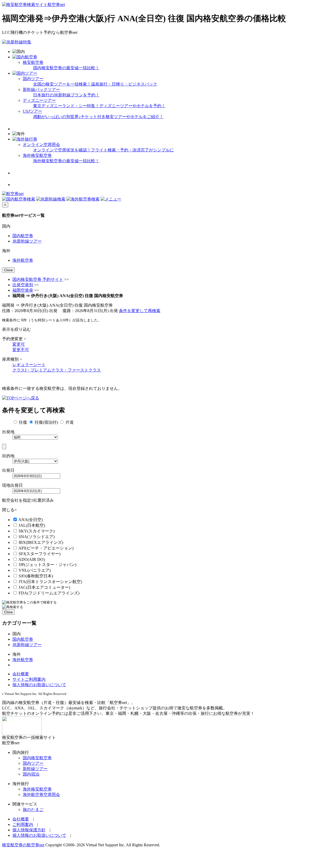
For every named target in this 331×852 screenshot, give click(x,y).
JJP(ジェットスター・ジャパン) (47, 564)
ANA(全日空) (30, 519)
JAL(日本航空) (32, 525)
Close (8, 270)
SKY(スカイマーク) (37, 531)
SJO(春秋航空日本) (36, 576)
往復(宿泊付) (46, 422)
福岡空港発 (22, 290)
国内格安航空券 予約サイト (37, 279)
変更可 (18, 344)
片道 (69, 422)
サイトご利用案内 (29, 679)
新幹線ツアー (35, 768)
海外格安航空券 (37, 789)
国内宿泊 (31, 774)
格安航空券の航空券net (23, 845)
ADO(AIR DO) (31, 559)
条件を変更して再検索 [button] (139, 310)
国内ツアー (33, 763)
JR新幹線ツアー (27, 241)
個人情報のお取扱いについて (39, 685)
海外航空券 (22, 260)
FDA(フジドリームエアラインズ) (49, 593)
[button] (111, 199)
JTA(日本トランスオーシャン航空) (50, 581)
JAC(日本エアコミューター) (44, 587)
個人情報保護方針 (29, 830)
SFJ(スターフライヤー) (40, 554)
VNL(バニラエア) (35, 570)
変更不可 (20, 349)
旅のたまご (33, 809)
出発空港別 (22, 285)
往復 (23, 422)
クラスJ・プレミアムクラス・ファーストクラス (56, 370)
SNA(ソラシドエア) (37, 537)
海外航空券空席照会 (41, 794)
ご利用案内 (22, 824)
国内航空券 (22, 236)
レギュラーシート (29, 364)
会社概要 (20, 674)
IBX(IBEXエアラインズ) (41, 542)
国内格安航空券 (37, 758)
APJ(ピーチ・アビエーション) (45, 548)
